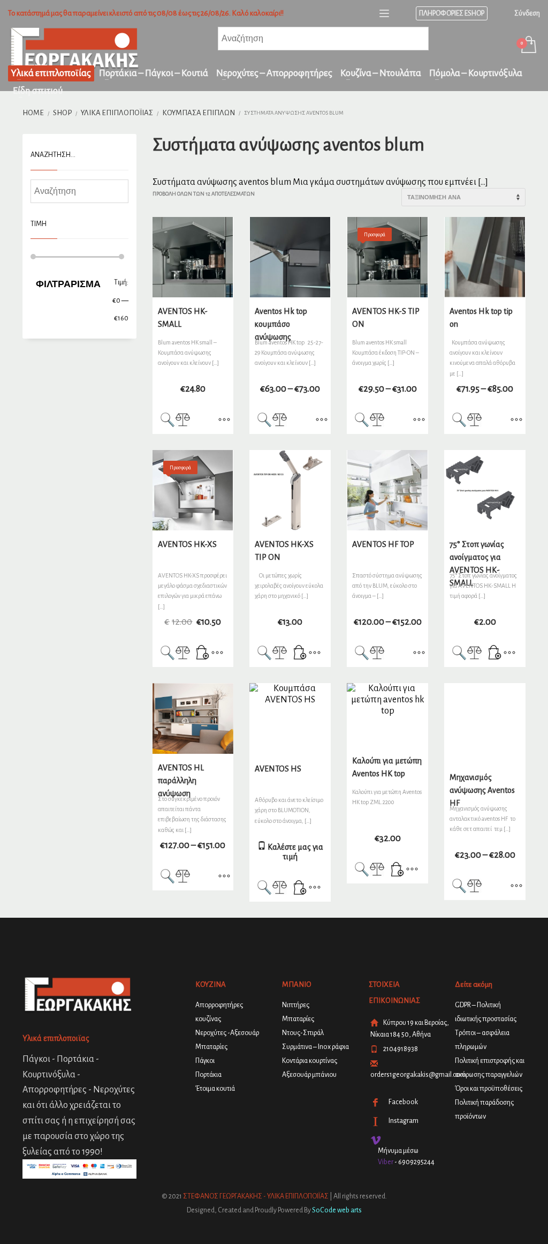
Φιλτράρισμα (68, 284)
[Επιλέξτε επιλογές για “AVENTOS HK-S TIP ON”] (419, 420)
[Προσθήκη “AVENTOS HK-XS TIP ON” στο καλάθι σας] (300, 653)
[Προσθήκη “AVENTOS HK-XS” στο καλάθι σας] (203, 653)
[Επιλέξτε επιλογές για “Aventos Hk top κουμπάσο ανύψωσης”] (321, 420)
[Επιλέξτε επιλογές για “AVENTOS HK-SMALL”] (224, 420)
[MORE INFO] (217, 653)
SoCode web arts (337, 1210)
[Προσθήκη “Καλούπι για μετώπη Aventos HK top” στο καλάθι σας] (397, 870)
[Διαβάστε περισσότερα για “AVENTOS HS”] (300, 888)
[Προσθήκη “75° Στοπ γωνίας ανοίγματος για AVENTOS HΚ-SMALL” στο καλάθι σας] (495, 653)
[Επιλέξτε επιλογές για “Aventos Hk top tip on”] (516, 420)
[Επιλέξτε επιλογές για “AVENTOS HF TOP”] (419, 653)
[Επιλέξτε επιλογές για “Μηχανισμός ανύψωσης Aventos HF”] (516, 886)
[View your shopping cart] (528, 46)
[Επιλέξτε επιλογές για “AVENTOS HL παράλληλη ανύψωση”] (224, 877)
